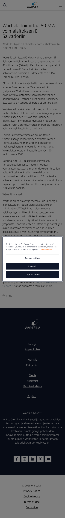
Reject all (32, 266)
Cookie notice (46, 249)
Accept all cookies (32, 274)
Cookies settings (32, 258)
